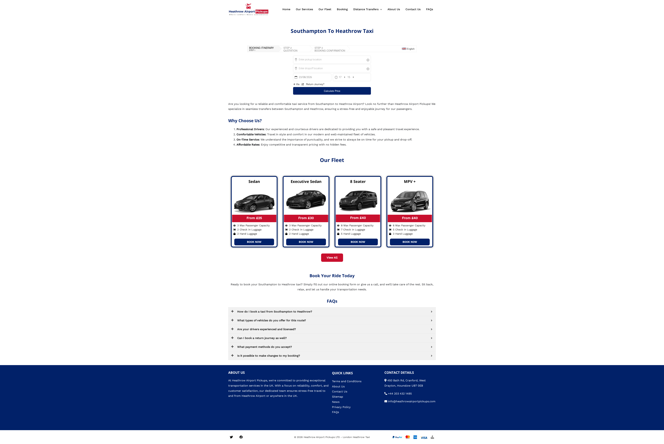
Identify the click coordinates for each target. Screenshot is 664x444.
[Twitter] (231, 437)
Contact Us (413, 9)
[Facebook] (241, 437)
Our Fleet (325, 9)
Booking (342, 9)
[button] (380, 9)
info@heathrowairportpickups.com (411, 401)
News (335, 402)
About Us (394, 9)
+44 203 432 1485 (400, 393)
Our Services (304, 9)
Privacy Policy (341, 407)
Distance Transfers (366, 9)
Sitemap (337, 396)
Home (286, 9)
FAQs (429, 9)
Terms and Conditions (346, 381)
